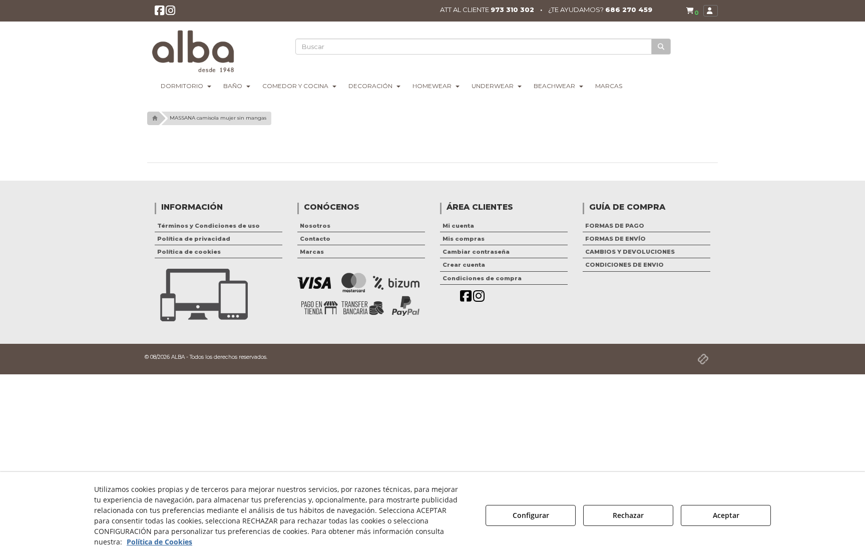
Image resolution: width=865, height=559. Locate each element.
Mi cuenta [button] (458, 225)
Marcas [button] (312, 251)
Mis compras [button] (464, 238)
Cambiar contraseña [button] (476, 251)
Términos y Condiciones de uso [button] (208, 225)
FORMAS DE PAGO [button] (614, 225)
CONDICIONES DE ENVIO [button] (624, 264)
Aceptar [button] (726, 515)
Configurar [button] (531, 515)
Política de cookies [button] (189, 251)
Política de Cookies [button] (159, 541)
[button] (159, 12)
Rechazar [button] (628, 515)
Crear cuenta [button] (464, 264)
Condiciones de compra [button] (482, 278)
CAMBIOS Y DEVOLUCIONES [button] (630, 251)
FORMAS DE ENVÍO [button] (615, 238)
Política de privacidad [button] (193, 238)
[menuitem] (692, 11)
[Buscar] (661, 47)
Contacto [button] (315, 238)
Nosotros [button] (315, 225)
